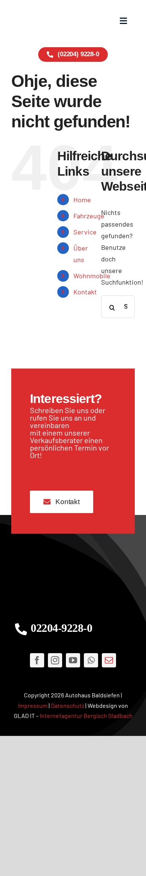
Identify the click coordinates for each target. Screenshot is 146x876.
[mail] (109, 660)
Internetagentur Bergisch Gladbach (86, 715)
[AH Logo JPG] (42, 20)
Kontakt (85, 292)
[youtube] (73, 660)
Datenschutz (67, 705)
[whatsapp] (91, 660)
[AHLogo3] (73, 577)
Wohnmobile (91, 276)
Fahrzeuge (88, 216)
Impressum (33, 705)
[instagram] (55, 660)
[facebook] (37, 660)
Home (82, 199)
